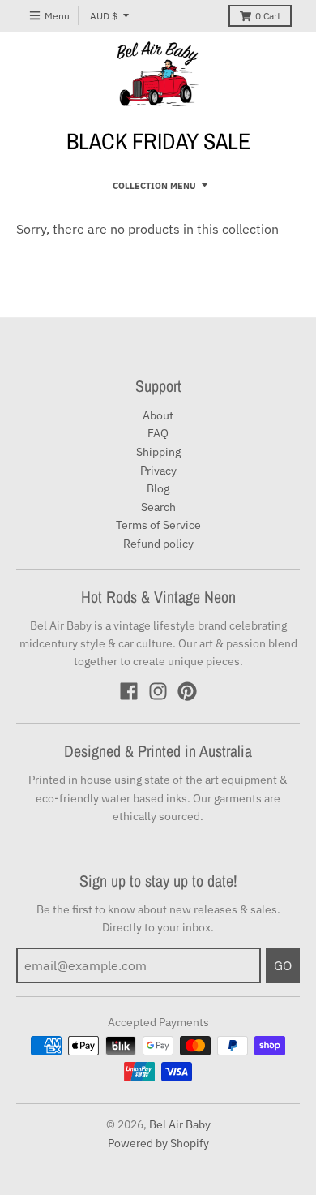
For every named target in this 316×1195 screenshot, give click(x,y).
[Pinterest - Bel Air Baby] (187, 691)
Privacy (158, 470)
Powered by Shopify (158, 1143)
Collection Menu (154, 185)
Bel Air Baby (180, 1124)
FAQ (158, 433)
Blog (158, 488)
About (158, 415)
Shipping (158, 452)
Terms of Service (158, 525)
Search (158, 507)
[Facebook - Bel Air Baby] (129, 691)
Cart (267, 16)
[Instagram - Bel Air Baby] (158, 691)
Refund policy (158, 543)
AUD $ (103, 16)
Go (283, 965)
